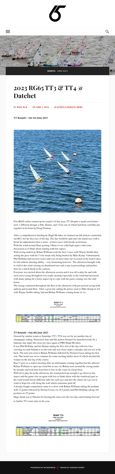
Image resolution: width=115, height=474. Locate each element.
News (80, 107)
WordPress (49, 467)
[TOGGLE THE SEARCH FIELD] (107, 31)
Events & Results (66, 107)
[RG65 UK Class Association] (57, 13)
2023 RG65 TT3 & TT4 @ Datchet (48, 91)
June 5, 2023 (42, 107)
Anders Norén (77, 467)
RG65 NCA (22, 107)
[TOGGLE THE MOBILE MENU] (8, 31)
